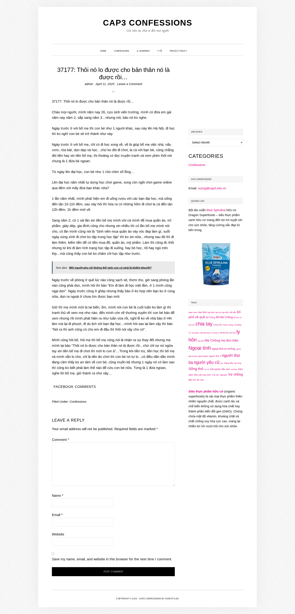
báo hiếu (202, 312)
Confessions (77, 401)
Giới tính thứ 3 (205, 333)
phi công (237, 363)
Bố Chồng (210, 317)
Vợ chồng (235, 374)
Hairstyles (172, 598)
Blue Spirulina (216, 210)
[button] (194, 48)
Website (58, 534)
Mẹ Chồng (212, 340)
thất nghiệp (215, 369)
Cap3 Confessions (147, 22)
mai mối (201, 341)
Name (57, 495)
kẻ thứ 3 (215, 333)
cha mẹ (191, 325)
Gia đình (195, 333)
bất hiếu (233, 312)
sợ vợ (206, 369)
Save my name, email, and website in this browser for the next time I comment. (112, 559)
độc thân (200, 380)
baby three (192, 312)
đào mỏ (192, 379)
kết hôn (232, 333)
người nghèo (203, 356)
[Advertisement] (217, 96)
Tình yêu (215, 375)
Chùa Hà (217, 325)
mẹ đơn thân (229, 340)
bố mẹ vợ (238, 317)
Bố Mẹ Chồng (224, 317)
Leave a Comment (129, 84)
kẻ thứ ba (224, 333)
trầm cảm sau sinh (202, 375)
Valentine (223, 375)
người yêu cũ (206, 362)
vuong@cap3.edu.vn (212, 188)
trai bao (234, 369)
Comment (60, 440)
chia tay (204, 324)
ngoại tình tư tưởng (223, 348)
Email (57, 515)
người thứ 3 (215, 356)
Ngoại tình (199, 348)
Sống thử (195, 369)
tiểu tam (225, 369)
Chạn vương (228, 325)
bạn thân (211, 312)
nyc (221, 363)
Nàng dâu (228, 363)
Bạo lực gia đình (222, 312)
